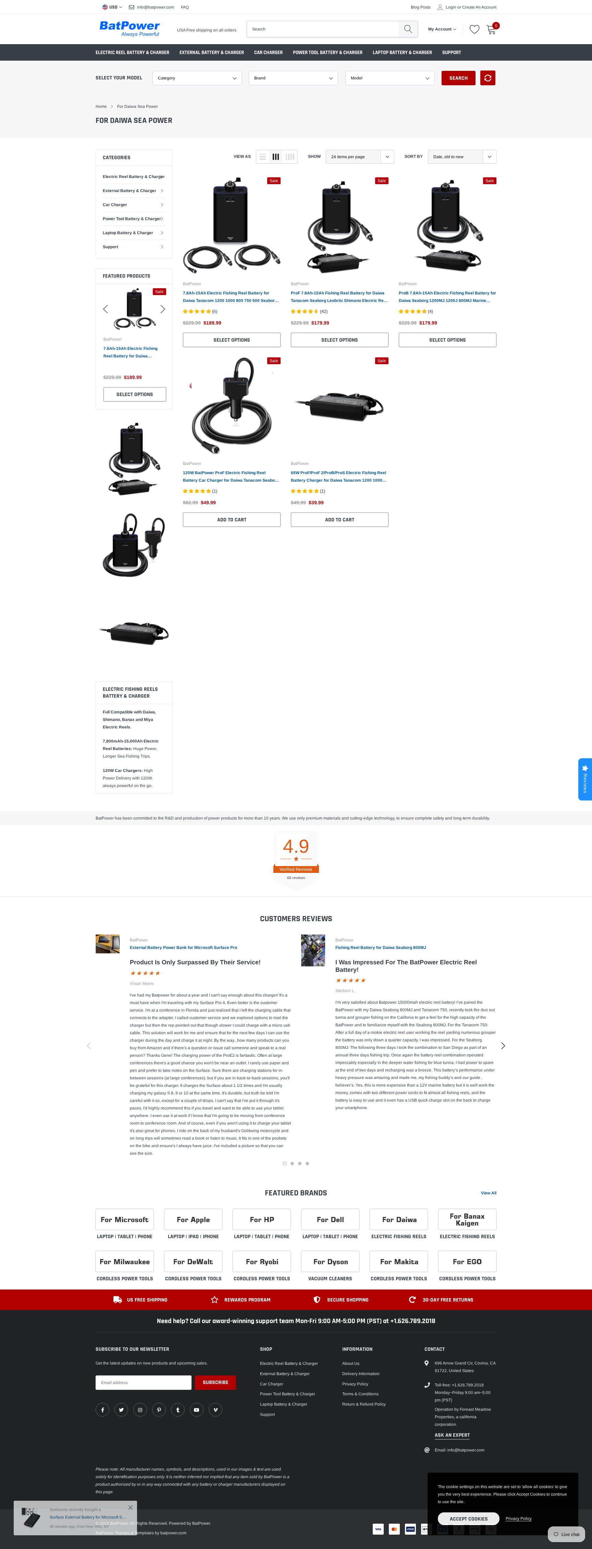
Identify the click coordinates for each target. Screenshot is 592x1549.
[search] (408, 29)
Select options (134, 394)
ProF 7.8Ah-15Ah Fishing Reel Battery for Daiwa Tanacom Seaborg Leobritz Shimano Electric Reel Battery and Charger (339, 297)
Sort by (414, 156)
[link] (232, 226)
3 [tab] (299, 1163)
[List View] (262, 156)
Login (451, 7)
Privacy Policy (355, 1384)
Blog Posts (421, 7)
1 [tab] (284, 1163)
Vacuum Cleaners (330, 1278)
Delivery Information (361, 1373)
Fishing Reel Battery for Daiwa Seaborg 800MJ (380, 947)
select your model (119, 77)
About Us (350, 1363)
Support (451, 52)
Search (458, 78)
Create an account (479, 7)
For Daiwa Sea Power (137, 106)
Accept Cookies (469, 1519)
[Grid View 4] (289, 156)
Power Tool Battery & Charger (327, 52)
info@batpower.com (155, 7)
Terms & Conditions (360, 1394)
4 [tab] (307, 1163)
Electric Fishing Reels (399, 1236)
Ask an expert (452, 1435)
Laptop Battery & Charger (402, 52)
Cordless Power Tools (125, 1278)
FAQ (185, 7)
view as (242, 156)
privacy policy (519, 1518)
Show (314, 156)
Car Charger (268, 52)
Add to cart (231, 519)
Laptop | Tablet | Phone (124, 1236)
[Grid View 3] (275, 156)
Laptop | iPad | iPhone (193, 1236)
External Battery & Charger (212, 52)
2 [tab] (292, 1163)
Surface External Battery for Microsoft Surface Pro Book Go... (88, 1517)
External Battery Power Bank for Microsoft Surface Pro (183, 947)
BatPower (112, 339)
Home (101, 106)
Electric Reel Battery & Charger (132, 52)
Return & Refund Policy (364, 1404)
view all (488, 1193)
